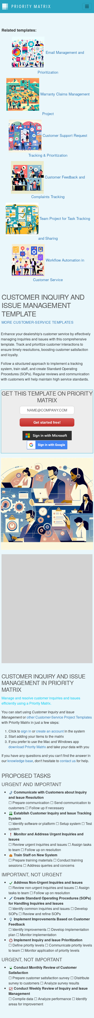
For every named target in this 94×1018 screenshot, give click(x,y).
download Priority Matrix (27, 746)
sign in (26, 731)
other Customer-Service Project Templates (59, 717)
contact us (68, 760)
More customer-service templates (37, 322)
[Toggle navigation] (87, 6)
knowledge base (20, 760)
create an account (50, 731)
